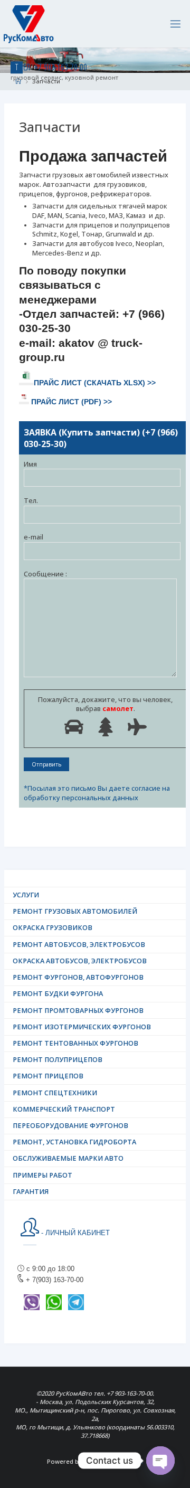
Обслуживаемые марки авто (68, 1158)
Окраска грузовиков (52, 927)
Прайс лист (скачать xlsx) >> (95, 383)
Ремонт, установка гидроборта (74, 1142)
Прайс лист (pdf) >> (71, 402)
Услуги (26, 894)
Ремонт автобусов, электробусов (79, 944)
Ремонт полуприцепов (57, 1059)
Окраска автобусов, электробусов (80, 960)
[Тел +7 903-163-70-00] (29, 23)
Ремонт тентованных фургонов (75, 1043)
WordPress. (126, 1461)
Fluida (91, 1461)
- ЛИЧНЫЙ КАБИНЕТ (74, 1233)
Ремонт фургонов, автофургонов (78, 977)
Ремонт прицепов (48, 1076)
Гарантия (31, 1191)
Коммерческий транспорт (64, 1109)
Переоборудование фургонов (70, 1125)
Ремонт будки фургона (58, 993)
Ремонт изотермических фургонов (82, 1026)
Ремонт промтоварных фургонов (78, 1010)
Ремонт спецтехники (55, 1092)
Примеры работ (42, 1175)
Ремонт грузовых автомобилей (75, 911)
